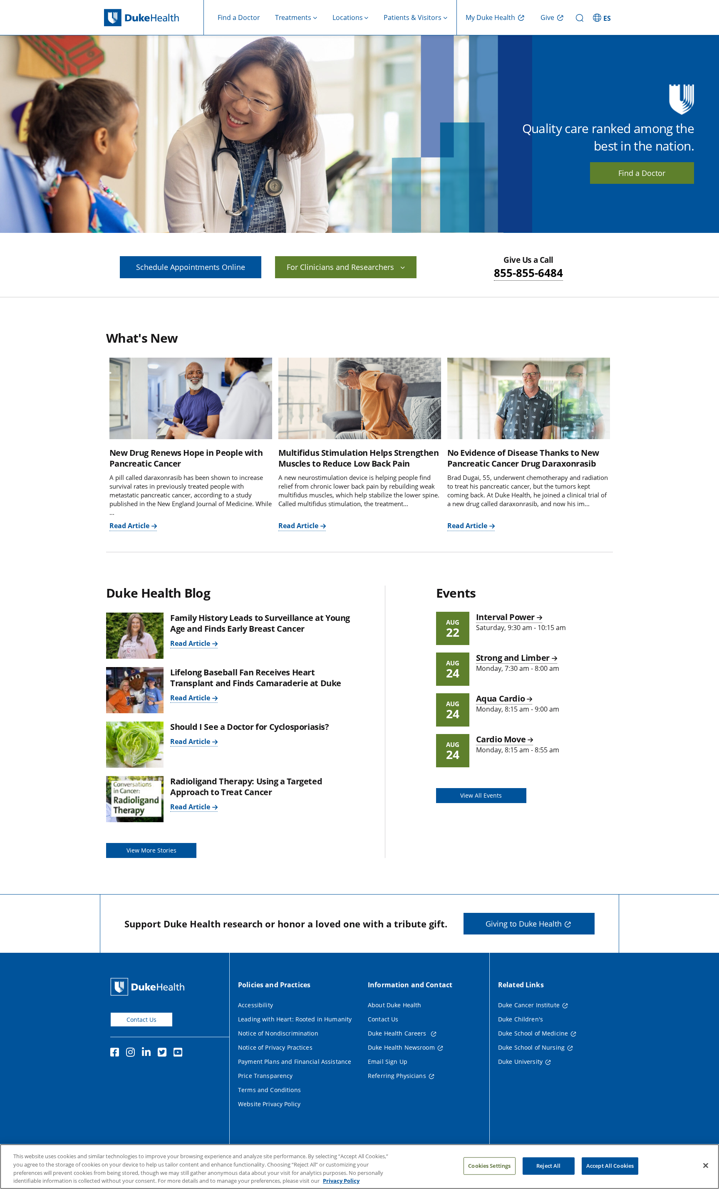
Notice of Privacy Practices (275, 1047)
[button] (603, 17)
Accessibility (255, 1005)
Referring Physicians (397, 1076)
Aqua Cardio (500, 698)
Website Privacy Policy (269, 1104)
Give (547, 17)
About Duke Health (394, 1005)
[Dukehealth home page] (154, 17)
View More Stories (151, 850)
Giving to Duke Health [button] (524, 924)
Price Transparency (265, 1076)
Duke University (520, 1061)
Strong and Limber (513, 657)
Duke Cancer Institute (529, 1005)
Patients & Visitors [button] (412, 17)
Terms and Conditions (269, 1090)
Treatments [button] (293, 17)
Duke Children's (520, 1019)
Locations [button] (347, 17)
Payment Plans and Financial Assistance (294, 1061)
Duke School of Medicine (533, 1033)
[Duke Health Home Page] (149, 987)
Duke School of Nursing (531, 1047)
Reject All (548, 1165)
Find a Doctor (239, 17)
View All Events (481, 795)
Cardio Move (501, 739)
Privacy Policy (341, 1180)
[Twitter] (164, 1053)
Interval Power (505, 617)
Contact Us (141, 1019)
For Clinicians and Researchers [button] (340, 267)
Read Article (129, 525)
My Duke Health (490, 17)
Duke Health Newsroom (401, 1047)
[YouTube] (180, 1053)
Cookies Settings (489, 1165)
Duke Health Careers (398, 1033)
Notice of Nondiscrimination (278, 1033)
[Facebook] (116, 1053)
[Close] (706, 1165)
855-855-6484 (528, 272)
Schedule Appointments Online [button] (190, 267)
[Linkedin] (148, 1053)
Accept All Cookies (610, 1165)
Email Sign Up (387, 1061)
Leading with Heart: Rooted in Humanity (295, 1019)
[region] (359, 1166)
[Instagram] (132, 1053)
